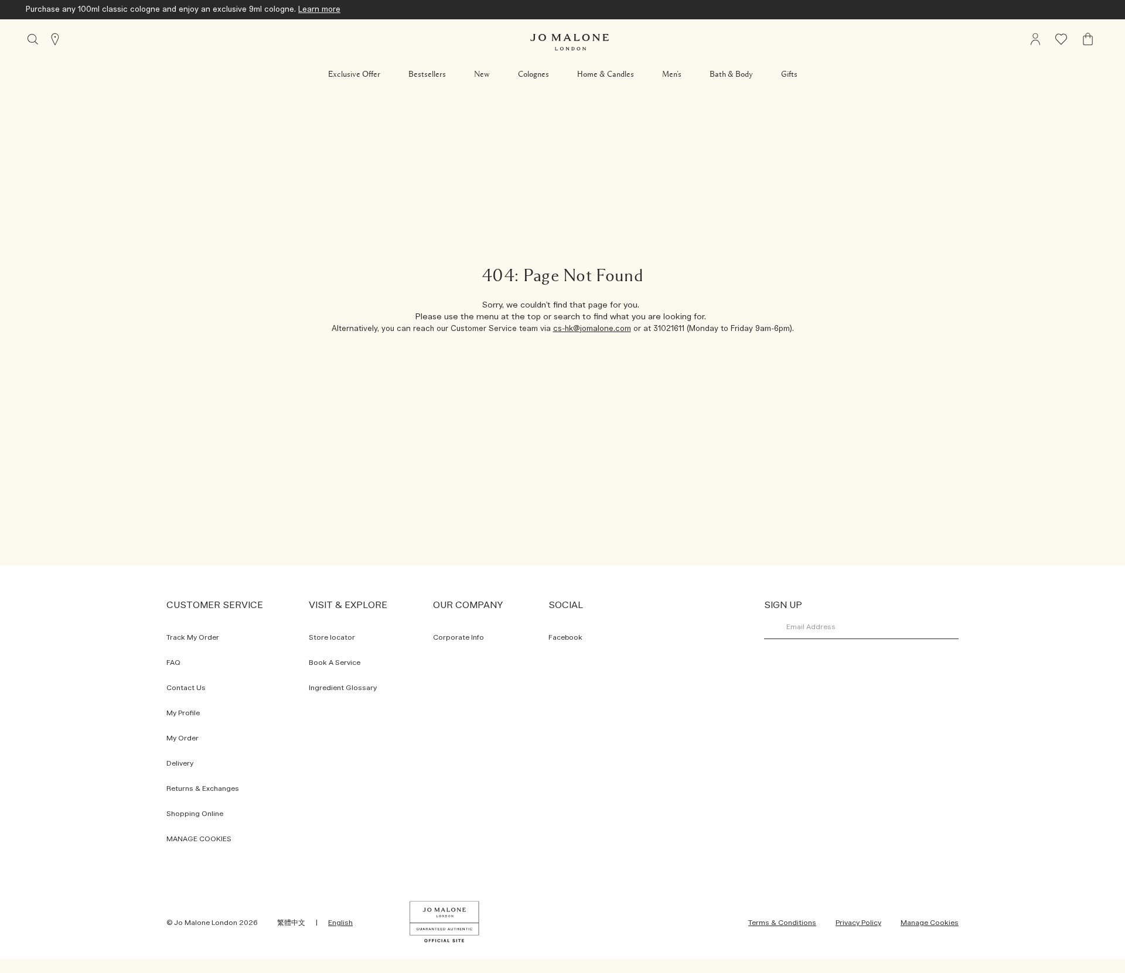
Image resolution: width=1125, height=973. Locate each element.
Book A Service (334, 662)
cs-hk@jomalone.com (592, 329)
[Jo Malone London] (569, 42)
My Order (182, 738)
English (340, 922)
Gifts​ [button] (789, 74)
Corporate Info (458, 637)
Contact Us (186, 687)
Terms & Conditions (782, 922)
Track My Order (192, 637)
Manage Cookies (930, 922)
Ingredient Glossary (343, 687)
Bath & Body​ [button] (731, 74)
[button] (354, 74)
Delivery (179, 763)
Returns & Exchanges (202, 788)
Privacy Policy (858, 922)
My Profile (183, 713)
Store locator (332, 637)
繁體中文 (291, 922)
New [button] (482, 74)
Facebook (565, 637)
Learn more (319, 10)
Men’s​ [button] (671, 74)
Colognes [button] (533, 74)
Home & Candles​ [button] (605, 74)
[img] (1088, 39)
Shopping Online (194, 813)
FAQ (173, 662)
